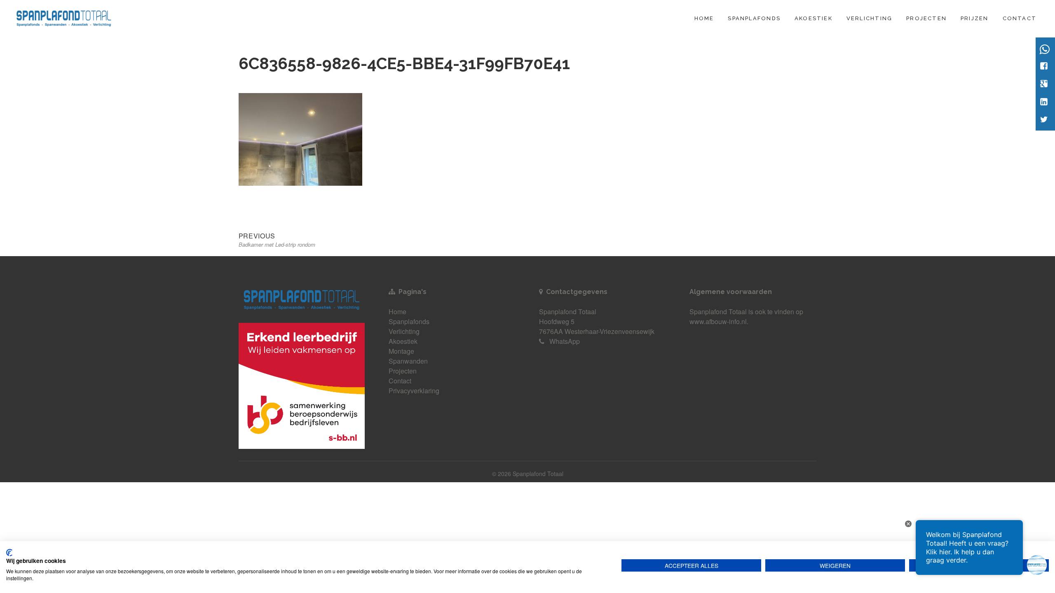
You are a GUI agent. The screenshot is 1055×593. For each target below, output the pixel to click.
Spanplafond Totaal (718, 311)
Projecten (926, 18)
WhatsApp (564, 341)
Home (704, 18)
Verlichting (869, 18)
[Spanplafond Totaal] (63, 17)
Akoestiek (813, 18)
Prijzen (974, 18)
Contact (1019, 18)
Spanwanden (408, 361)
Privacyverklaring (414, 390)
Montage (401, 351)
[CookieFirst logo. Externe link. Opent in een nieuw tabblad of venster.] (9, 552)
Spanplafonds (754, 18)
